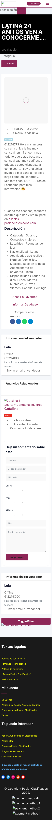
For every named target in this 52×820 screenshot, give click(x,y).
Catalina (11, 409)
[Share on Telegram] (30, 321)
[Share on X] (18, 321)
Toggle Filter (26, 621)
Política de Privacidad (12, 669)
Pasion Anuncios (9, 679)
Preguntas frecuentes (12, 751)
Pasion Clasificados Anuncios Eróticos (20, 705)
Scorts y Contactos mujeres (23, 404)
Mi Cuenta (6, 699)
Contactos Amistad (11, 756)
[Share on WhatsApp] (24, 321)
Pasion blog (7, 741)
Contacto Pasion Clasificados (16, 746)
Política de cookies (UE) (13, 658)
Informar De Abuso (25, 304)
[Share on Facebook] (12, 321)
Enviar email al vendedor (23, 370)
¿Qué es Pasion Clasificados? (16, 674)
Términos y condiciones (13, 663)
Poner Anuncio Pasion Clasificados (19, 710)
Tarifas (4, 715)
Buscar (10, 63)
